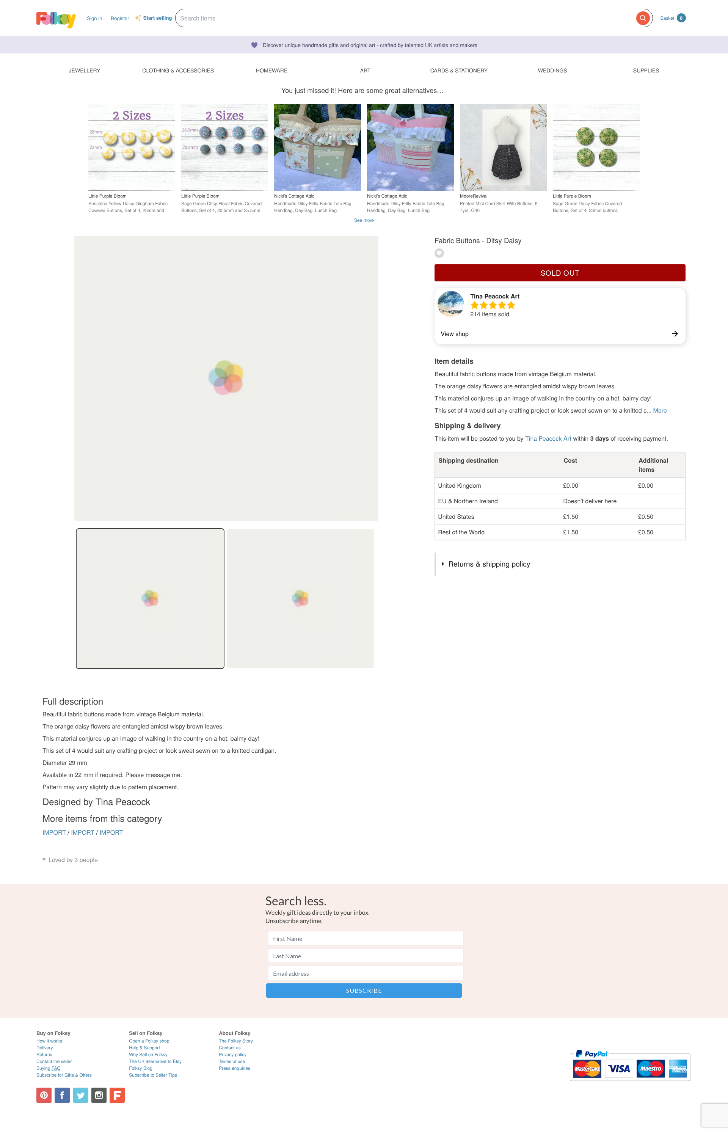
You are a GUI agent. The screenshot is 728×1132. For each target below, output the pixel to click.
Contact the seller (54, 1061)
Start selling (157, 18)
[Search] (643, 18)
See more (364, 220)
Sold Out (560, 273)
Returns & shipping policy (489, 564)
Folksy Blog (140, 1068)
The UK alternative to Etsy (155, 1061)
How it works (49, 1041)
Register (120, 18)
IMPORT (54, 832)
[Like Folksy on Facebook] (62, 1095)
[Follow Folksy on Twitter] (80, 1095)
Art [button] (365, 70)
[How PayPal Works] (630, 1084)
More (660, 410)
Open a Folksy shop (149, 1041)
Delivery (44, 1047)
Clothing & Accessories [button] (178, 70)
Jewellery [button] (84, 70)
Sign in (94, 18)
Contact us (229, 1047)
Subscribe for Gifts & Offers (64, 1075)
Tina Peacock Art (494, 296)
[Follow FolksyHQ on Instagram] (99, 1095)
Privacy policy (232, 1054)
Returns (44, 1054)
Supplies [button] (646, 70)
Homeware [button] (271, 70)
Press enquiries (234, 1068)
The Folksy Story (236, 1041)
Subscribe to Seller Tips (153, 1075)
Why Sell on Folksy (148, 1054)
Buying (48, 1068)
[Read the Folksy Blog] (117, 1095)
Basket (671, 17)
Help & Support (144, 1047)
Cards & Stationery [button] (459, 70)
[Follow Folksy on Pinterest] (44, 1095)
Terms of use (232, 1061)
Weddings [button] (552, 70)
